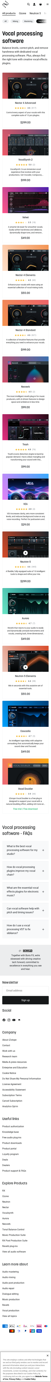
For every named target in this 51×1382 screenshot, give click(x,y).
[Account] (34, 4)
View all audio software (14, 1251)
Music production (11, 1299)
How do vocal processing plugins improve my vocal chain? (21, 870)
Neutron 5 (35, 13)
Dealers (6, 1165)
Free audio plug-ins (11, 1137)
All (6, 21)
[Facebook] (4, 1020)
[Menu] (47, 4)
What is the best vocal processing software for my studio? (22, 850)
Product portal (9, 1148)
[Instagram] (9, 1020)
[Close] (47, 1355)
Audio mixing (8, 1277)
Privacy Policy (15, 1379)
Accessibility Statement (14, 1089)
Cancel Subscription (12, 1100)
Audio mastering (10, 1271)
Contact (6, 1045)
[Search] (28, 4)
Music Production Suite (14, 1235)
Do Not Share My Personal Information (21, 1078)
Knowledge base (10, 1132)
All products (9, 13)
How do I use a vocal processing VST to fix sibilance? (18, 929)
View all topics (9, 1316)
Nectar (5, 1207)
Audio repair (8, 1288)
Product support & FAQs (14, 1170)
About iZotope (9, 1039)
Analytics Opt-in (10, 1106)
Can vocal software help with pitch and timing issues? (23, 910)
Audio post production (13, 1282)
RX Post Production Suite (14, 1240)
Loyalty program (10, 1154)
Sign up (25, 1000)
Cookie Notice (9, 1073)
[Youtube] (14, 1020)
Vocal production (10, 1310)
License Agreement (11, 1084)
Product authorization (13, 1126)
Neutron (6, 1201)
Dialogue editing (10, 1294)
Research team (9, 1056)
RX (3, 1190)
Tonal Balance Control (13, 1229)
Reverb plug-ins (10, 1246)
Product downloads (12, 1143)
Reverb (5, 1305)
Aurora (5, 1218)
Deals (5, 1159)
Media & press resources (14, 1062)
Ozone (22, 13)
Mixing (15, 21)
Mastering (28, 21)
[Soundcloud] (19, 1020)
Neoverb (6, 1224)
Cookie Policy (30, 1379)
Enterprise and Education (14, 1067)
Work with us (8, 1051)
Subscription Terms (12, 1095)
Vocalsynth (7, 1213)
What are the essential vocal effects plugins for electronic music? (23, 891)
